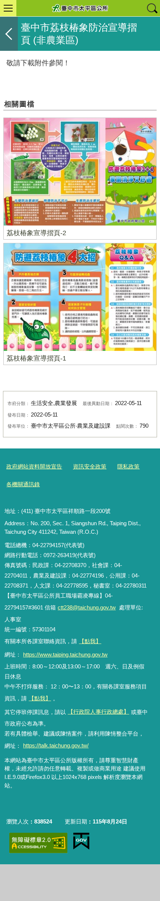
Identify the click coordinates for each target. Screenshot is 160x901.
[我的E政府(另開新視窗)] (81, 841)
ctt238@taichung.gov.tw (87, 607)
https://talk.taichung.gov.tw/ (56, 745)
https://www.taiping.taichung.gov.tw (65, 654)
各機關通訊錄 (23, 484)
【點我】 (40, 698)
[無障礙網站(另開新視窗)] (38, 843)
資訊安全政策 (89, 466)
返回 (9, 34)
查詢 (152, 8)
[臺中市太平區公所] (80, 8)
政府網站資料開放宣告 (34, 466)
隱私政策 (128, 466)
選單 (8, 8)
